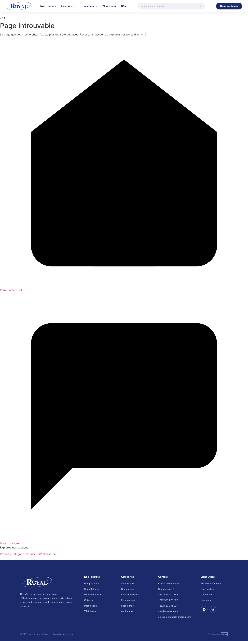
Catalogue (88, 6)
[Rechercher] (201, 6)
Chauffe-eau (127, 589)
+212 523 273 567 (168, 600)
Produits (5, 554)
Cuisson (88, 600)
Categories (206, 594)
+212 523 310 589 (168, 594)
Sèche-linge (127, 605)
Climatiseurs (127, 583)
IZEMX (224, 634)
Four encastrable (130, 594)
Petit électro (90, 605)
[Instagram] (213, 609)
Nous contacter (229, 6)
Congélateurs (91, 589)
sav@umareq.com (168, 611)
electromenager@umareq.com (174, 617)
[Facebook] (204, 609)
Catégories (67, 6)
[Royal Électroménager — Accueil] (19, 6)
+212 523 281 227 (168, 605)
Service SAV (34, 554)
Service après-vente (211, 583)
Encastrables (128, 600)
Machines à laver (93, 594)
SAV (123, 6)
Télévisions (90, 611)
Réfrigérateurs (92, 583)
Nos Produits (48, 6)
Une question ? (166, 589)
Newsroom (109, 6)
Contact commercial (169, 583)
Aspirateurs (127, 611)
